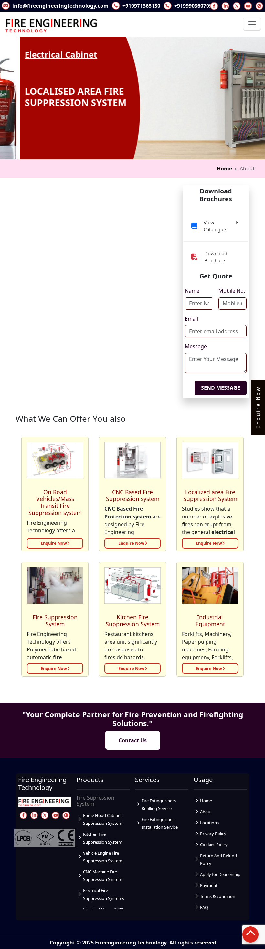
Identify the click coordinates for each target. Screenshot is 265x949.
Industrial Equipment (210, 620)
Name (192, 290)
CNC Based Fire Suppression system (132, 495)
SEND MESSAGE (220, 387)
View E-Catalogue (222, 226)
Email (191, 318)
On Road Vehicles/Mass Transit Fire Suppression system (55, 502)
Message (196, 346)
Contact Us (133, 740)
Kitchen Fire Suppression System (133, 620)
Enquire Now (54, 543)
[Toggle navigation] (252, 24)
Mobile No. (231, 290)
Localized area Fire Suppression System (210, 495)
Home (224, 168)
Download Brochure (215, 257)
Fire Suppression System (55, 620)
